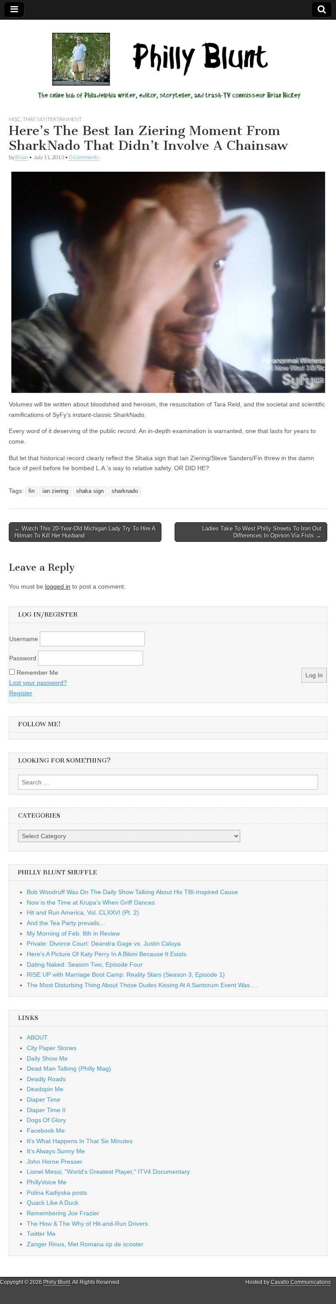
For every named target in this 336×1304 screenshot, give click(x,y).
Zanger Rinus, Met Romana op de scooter (85, 1244)
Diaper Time (43, 1099)
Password (22, 658)
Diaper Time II (46, 1109)
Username (23, 638)
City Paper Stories (52, 1047)
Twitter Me (41, 1233)
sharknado (125, 491)
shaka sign (90, 491)
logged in (57, 586)
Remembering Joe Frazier (63, 1213)
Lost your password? (38, 682)
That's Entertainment (52, 119)
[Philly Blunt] (168, 61)
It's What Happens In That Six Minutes (80, 1141)
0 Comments (84, 157)
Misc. (15, 119)
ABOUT (37, 1037)
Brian (21, 157)
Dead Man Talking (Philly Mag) (69, 1068)
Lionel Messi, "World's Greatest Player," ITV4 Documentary (108, 1171)
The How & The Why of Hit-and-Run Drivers (87, 1223)
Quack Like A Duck (52, 1202)
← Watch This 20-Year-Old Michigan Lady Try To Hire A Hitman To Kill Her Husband (85, 532)
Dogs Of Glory (46, 1120)
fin (31, 491)
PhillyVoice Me (46, 1182)
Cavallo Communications (301, 1282)
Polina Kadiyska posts (57, 1192)
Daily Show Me (47, 1058)
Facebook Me (46, 1130)
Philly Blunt (56, 1282)
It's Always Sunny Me (56, 1151)
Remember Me (37, 672)
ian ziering (55, 491)
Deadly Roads (46, 1078)
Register (20, 693)
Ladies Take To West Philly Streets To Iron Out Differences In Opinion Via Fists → (262, 532)
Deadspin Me (45, 1089)
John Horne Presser (54, 1161)
